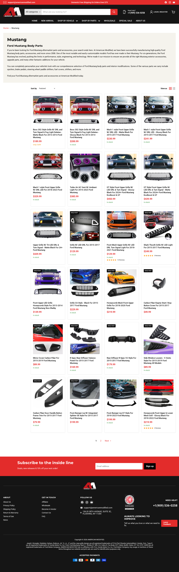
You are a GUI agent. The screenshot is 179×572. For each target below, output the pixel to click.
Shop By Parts (89, 21)
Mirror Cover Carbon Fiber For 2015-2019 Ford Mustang (46, 359)
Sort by (34, 88)
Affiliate (45, 502)
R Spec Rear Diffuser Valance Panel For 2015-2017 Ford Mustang (83, 360)
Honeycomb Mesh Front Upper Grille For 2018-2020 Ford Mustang (120, 305)
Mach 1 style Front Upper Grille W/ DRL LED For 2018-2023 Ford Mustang (47, 190)
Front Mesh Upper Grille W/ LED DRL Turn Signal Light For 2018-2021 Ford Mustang (121, 247)
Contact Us (46, 513)
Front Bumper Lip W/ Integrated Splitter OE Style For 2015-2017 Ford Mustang (84, 415)
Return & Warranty (10, 513)
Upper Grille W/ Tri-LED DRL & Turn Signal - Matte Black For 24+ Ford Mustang (47, 247)
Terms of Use (8, 516)
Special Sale (125, 21)
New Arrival (47, 21)
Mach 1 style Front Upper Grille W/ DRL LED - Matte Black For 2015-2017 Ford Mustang (120, 132)
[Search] (114, 12)
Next (107, 441)
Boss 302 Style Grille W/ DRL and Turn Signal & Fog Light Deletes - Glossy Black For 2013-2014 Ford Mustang (84, 133)
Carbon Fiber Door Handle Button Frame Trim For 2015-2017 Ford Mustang (47, 415)
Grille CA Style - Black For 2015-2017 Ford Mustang (84, 304)
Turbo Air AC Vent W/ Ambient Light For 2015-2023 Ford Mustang (83, 190)
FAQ (43, 516)
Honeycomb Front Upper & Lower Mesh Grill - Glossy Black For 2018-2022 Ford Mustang (158, 415)
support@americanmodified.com (21, 2)
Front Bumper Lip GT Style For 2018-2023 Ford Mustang (120, 414)
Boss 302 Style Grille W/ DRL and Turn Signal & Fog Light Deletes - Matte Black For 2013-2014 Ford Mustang (47, 133)
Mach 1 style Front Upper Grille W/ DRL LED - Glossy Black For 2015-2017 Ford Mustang (157, 132)
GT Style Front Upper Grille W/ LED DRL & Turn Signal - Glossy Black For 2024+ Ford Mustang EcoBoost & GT (120, 191)
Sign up (150, 466)
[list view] (174, 88)
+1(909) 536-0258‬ (165, 505)
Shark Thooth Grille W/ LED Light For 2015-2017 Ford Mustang (158, 246)
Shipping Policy (9, 509)
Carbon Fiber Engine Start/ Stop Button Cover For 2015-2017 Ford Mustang (157, 305)
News (5, 520)
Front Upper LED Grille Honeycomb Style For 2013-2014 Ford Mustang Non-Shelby (48, 305)
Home (34, 21)
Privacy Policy (9, 505)
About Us (140, 21)
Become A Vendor (49, 509)
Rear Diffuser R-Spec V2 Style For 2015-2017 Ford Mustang (121, 359)
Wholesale (109, 21)
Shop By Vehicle (66, 21)
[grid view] (170, 88)
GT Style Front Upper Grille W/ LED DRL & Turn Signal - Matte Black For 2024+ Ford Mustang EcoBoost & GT (157, 191)
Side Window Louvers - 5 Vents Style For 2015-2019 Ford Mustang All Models (157, 360)
